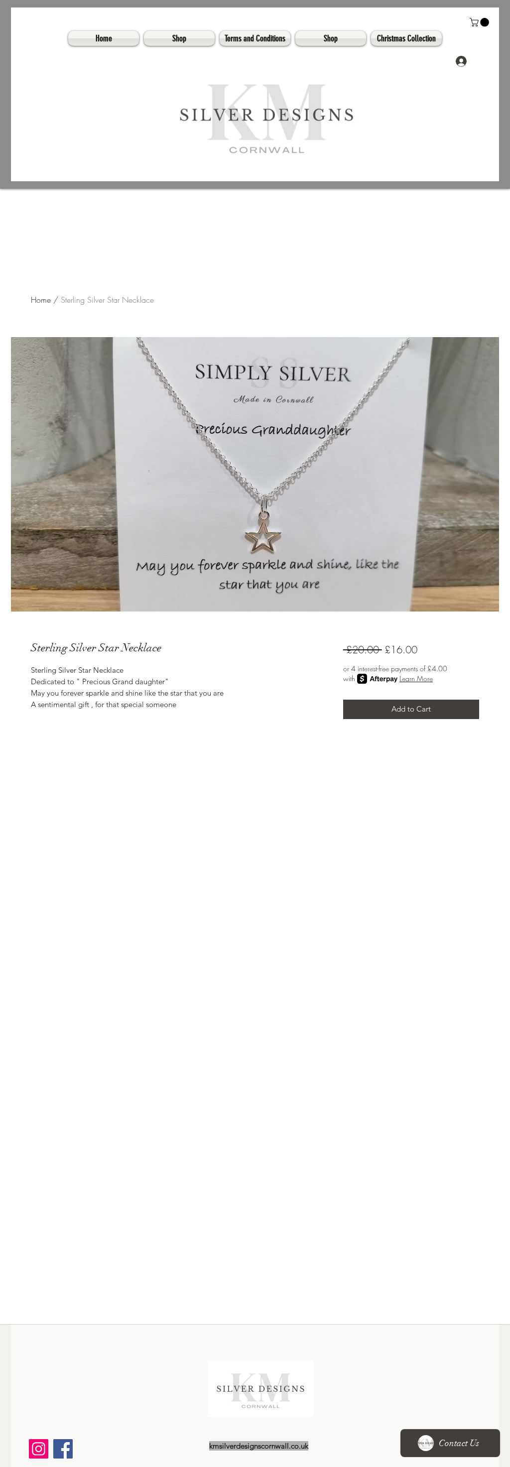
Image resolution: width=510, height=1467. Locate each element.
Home (41, 299)
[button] (480, 22)
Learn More (416, 678)
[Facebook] (63, 1449)
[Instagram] (38, 1449)
